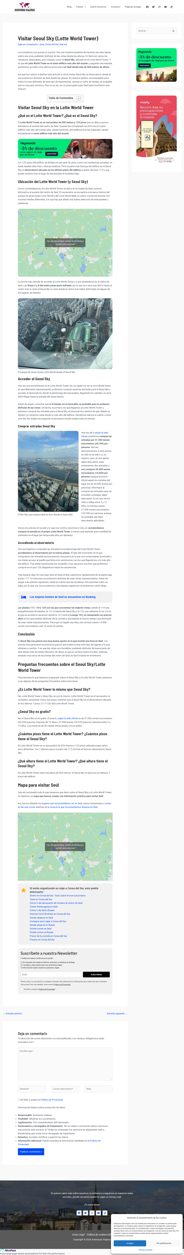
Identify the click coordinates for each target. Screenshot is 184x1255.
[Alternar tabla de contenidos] (77, 98)
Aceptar (129, 1243)
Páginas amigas (133, 6)
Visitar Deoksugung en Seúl (44, 906)
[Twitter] (153, 7)
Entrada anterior (12, 1013)
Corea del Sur (51, 44)
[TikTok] (171, 7)
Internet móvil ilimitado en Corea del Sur (50, 914)
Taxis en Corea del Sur (41, 899)
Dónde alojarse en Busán (42, 925)
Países (79, 6)
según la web (64, 718)
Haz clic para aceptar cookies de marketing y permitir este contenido (65, 242)
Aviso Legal (78, 1234)
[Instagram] (159, 7)
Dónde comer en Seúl (40, 928)
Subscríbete (96, 974)
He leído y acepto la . (41, 1099)
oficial (74, 718)
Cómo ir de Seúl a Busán (42, 910)
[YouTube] (165, 7)
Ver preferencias (163, 1243)
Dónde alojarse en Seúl (41, 917)
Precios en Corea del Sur (42, 939)
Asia (42, 44)
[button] (84, 6)
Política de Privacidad (62, 984)
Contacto (115, 6)
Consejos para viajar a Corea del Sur (48, 921)
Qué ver (63, 44)
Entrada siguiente (117, 1013)
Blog (69, 6)
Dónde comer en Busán (41, 932)
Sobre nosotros (98, 6)
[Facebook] (147, 7)
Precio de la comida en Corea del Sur (48, 936)
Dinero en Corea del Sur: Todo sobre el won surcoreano (58, 895)
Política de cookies (145, 1250)
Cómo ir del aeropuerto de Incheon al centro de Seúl (56, 903)
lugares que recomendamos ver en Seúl (62, 803)
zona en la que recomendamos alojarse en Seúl (73, 807)
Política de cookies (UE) (99, 1234)
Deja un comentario (28, 44)
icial (85, 436)
